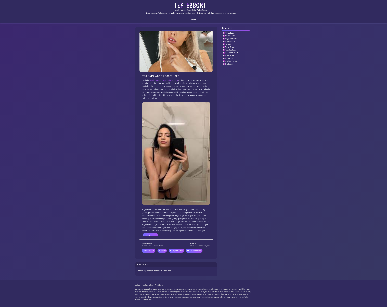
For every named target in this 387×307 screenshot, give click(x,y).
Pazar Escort (230, 47)
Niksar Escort (230, 44)
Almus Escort (230, 33)
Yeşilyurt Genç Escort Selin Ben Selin (164, 80)
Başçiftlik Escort (231, 38)
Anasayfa (193, 20)
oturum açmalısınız (163, 271)
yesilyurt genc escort (150, 235)
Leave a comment (196, 251)
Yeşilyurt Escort (178, 251)
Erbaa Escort (230, 41)
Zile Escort (229, 64)
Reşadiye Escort (231, 50)
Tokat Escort (230, 55)
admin (163, 251)
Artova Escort (230, 36)
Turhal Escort (230, 58)
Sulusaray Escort (231, 53)
